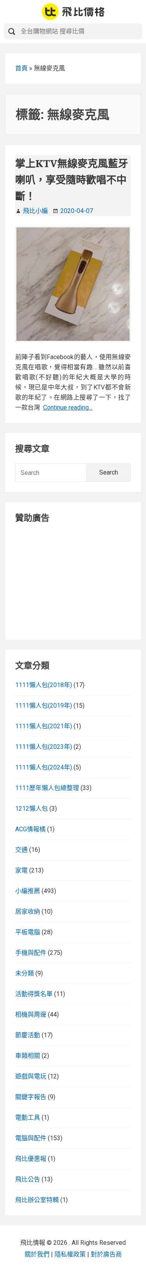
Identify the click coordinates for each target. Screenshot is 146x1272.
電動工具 (27, 1117)
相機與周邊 (30, 1014)
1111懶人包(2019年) (43, 705)
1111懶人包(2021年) (43, 726)
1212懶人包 (31, 808)
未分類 (24, 973)
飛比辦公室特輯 (37, 1200)
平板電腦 (27, 932)
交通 (21, 849)
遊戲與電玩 (30, 1076)
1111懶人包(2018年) (43, 685)
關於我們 (37, 1254)
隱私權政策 (70, 1254)
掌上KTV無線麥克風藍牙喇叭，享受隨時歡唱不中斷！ (71, 179)
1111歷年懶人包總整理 (47, 788)
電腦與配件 (30, 1138)
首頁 (21, 68)
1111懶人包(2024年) (43, 767)
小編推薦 (27, 891)
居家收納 (27, 911)
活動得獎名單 (34, 994)
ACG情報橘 (30, 829)
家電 (21, 870)
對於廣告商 (106, 1254)
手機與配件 (30, 952)
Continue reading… (68, 407)
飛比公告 (27, 1179)
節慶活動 (27, 1035)
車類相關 (27, 1055)
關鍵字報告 (30, 1097)
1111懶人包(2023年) (43, 746)
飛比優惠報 (30, 1158)
